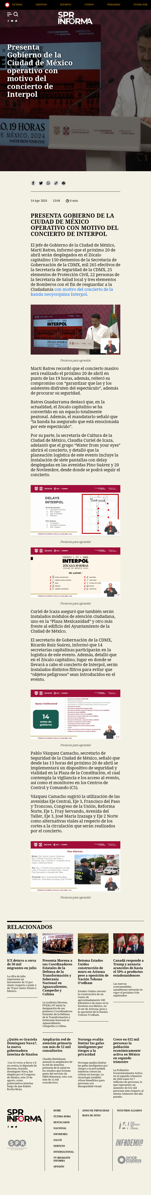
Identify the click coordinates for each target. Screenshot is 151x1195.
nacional (59, 1128)
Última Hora (85, 4)
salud (57, 1140)
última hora (62, 1116)
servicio (59, 1146)
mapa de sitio (91, 1115)
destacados (61, 1122)
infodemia (60, 1134)
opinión (58, 1166)
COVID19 (33, 4)
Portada (112, 4)
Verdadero (58, 4)
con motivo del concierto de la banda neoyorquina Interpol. (72, 292)
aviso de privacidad (95, 1110)
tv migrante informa (61, 1159)
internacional (63, 1151)
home (57, 1110)
